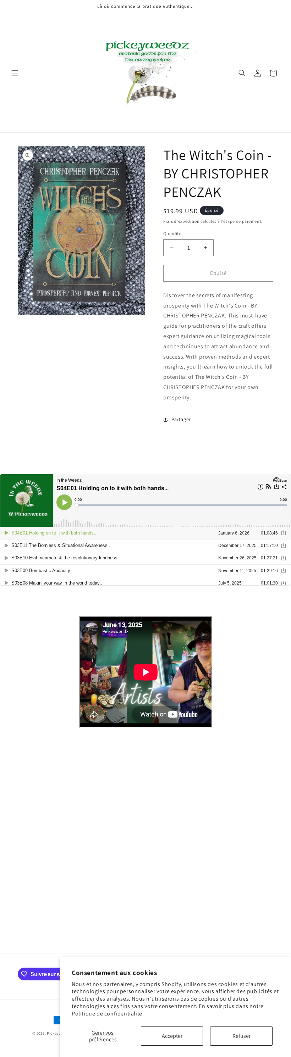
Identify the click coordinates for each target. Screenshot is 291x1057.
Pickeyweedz (58, 1033)
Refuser (241, 1036)
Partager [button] (181, 419)
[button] (15, 73)
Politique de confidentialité (107, 1013)
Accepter (172, 1036)
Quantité (172, 234)
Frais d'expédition (181, 221)
